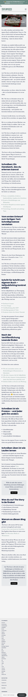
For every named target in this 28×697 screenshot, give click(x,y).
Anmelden (14, 583)
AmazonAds (4, 624)
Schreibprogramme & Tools (10, 310)
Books (3, 629)
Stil (2, 660)
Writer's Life (4, 674)
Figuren (3, 632)
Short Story (4, 658)
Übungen (3, 671)
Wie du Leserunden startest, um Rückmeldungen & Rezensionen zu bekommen (13, 371)
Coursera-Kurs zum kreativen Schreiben (13, 529)
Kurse (3, 636)
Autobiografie (4, 625)
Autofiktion (4, 627)
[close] (26, 2)
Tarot (3, 661)
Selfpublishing (4, 655)
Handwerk (4, 635)
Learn (3, 638)
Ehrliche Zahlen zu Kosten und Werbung (14, 382)
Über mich (14, 492)
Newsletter (4, 688)
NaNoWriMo (4, 647)
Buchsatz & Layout (8, 304)
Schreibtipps (4, 654)
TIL (2, 665)
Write (3, 672)
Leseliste (3, 639)
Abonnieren (21, 695)
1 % (11, 347)
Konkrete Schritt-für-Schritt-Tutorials (14, 312)
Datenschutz (4, 685)
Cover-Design (7, 306)
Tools (3, 666)
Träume (3, 668)
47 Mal (20, 257)
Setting (3, 657)
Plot (2, 649)
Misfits (3, 644)
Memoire (3, 643)
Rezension (4, 652)
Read (3, 650)
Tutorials (3, 669)
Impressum (4, 682)
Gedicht (3, 633)
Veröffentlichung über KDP (11, 308)
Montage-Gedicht (5, 646)
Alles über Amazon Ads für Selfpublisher (14, 375)
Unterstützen (4, 680)
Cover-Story (4, 630)
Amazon (3, 622)
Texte (17, 466)
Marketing (3, 641)
